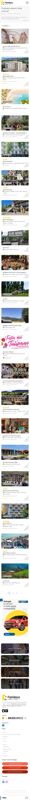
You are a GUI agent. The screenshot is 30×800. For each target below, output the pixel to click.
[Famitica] (7, 3)
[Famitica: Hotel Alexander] (15, 162)
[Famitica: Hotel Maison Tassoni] (15, 554)
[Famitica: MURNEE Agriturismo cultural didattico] (15, 274)
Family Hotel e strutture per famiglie (11, 734)
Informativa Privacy (19, 792)
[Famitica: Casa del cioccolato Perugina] (15, 437)
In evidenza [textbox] (5, 25)
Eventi (4, 739)
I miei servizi (6, 746)
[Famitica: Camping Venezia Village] (15, 464)
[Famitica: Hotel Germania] (15, 191)
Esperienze (5, 736)
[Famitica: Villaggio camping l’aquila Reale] (15, 327)
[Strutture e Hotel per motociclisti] (15, 718)
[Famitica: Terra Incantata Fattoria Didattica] (15, 383)
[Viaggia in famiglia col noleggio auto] (4, 725)
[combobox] (5, 26)
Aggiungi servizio (7, 749)
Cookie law (25, 792)
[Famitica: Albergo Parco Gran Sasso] (15, 493)
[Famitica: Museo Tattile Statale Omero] (15, 49)
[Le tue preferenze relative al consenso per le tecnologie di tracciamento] (1, 600)
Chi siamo (5, 755)
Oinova (12, 790)
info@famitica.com (10, 779)
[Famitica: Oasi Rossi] (15, 248)
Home (4, 732)
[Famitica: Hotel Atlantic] (15, 524)
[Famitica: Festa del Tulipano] (15, 354)
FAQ (4, 753)
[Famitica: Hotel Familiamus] (15, 221)
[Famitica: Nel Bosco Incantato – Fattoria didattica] (15, 135)
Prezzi (4, 741)
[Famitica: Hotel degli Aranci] (15, 79)
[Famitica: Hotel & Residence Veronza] (15, 410)
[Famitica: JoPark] (15, 301)
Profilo (4, 744)
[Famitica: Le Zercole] (15, 583)
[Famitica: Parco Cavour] (15, 108)
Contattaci (5, 751)
